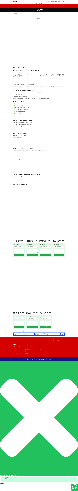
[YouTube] (17, 1)
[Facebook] (13, 1)
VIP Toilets (50, 359)
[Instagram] (14, 1)
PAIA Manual (40, 349)
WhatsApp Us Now (19, 326)
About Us (40, 340)
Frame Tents (37, 359)
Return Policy (41, 345)
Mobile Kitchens (27, 349)
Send (62, 334)
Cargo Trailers (27, 353)
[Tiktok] (16, 1)
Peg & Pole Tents (27, 340)
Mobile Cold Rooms (28, 347)
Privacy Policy (41, 347)
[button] (62, 6)
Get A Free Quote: (16, 244)
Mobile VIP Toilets (27, 351)
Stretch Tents (27, 345)
